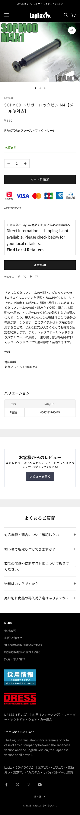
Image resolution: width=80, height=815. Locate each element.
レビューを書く (40, 476)
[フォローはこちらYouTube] (40, 785)
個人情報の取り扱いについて (23, 645)
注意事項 (40, 265)
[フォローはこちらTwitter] (17, 785)
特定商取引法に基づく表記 (22, 652)
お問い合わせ (13, 638)
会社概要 (10, 631)
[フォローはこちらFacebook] (6, 785)
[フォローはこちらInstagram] (28, 785)
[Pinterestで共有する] (30, 277)
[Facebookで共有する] (18, 277)
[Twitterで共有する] (24, 277)
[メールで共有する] (36, 277)
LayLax (9, 97)
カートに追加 (40, 179)
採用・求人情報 (14, 659)
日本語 (38, 796)
